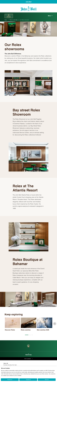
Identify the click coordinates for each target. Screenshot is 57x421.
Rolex (6, 19)
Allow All (46, 379)
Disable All (28, 379)
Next (54, 323)
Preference (9, 379)
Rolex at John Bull (13, 19)
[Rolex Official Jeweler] (9, 16)
